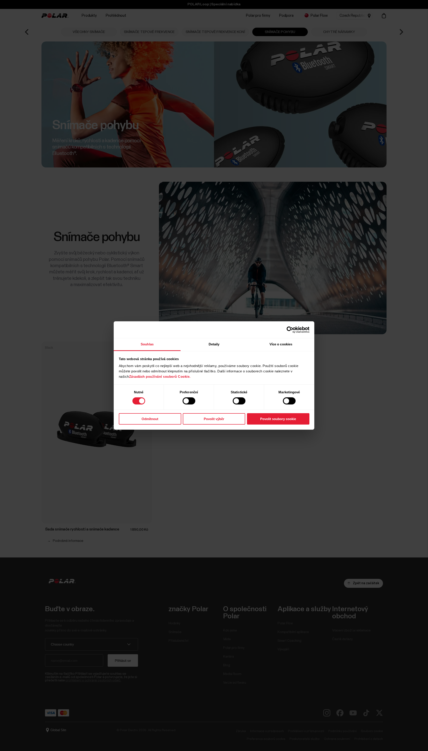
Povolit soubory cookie (278, 419)
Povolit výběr (214, 419)
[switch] (189, 400)
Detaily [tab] (214, 344)
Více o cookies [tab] (281, 344)
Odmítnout (150, 419)
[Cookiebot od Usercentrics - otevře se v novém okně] (289, 329)
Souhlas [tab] (147, 344)
